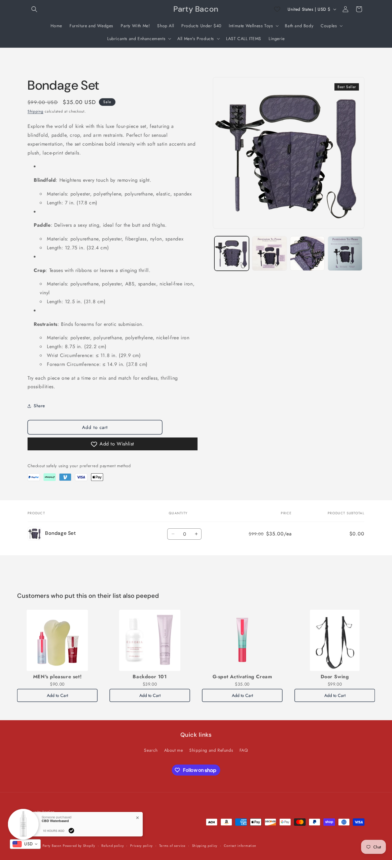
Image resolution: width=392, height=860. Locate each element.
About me (173, 750)
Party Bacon (52, 845)
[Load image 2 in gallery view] (269, 253)
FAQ (243, 750)
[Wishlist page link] (277, 9)
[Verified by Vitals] (71, 830)
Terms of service (172, 845)
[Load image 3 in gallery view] (307, 253)
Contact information (240, 845)
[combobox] (25, 844)
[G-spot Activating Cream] (242, 640)
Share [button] (39, 406)
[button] (34, 9)
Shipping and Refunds (211, 750)
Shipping (35, 111)
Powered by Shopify (79, 845)
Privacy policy (141, 845)
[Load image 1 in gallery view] (231, 253)
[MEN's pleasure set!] (57, 640)
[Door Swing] (335, 640)
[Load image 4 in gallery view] (345, 253)
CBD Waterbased (55, 821)
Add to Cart (57, 695)
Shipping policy (205, 845)
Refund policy (112, 845)
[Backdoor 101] (150, 640)
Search (151, 750)
